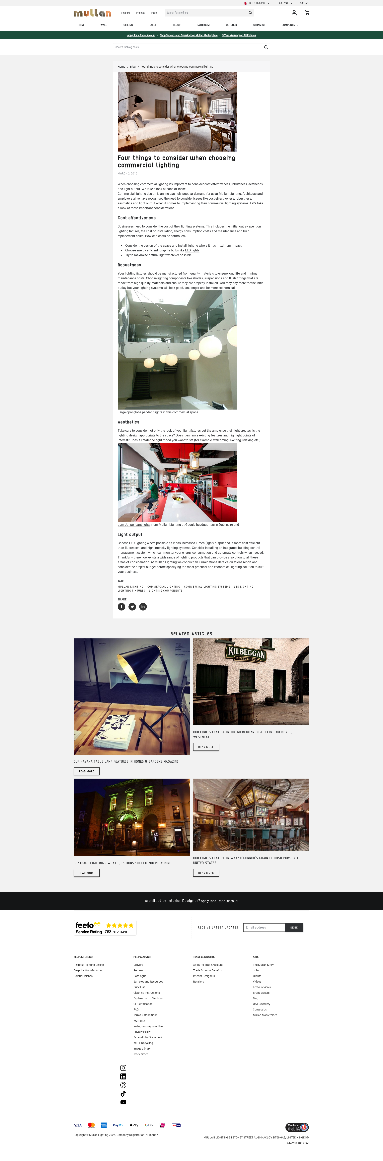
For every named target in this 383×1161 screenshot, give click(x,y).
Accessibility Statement (147, 1037)
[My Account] (295, 13)
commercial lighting (163, 586)
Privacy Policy (142, 1031)
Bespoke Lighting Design (89, 964)
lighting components (166, 590)
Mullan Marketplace (265, 1015)
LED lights (192, 250)
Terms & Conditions (145, 1015)
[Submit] (266, 47)
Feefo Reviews (262, 987)
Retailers (198, 981)
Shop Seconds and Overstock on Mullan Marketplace (189, 35)
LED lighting (244, 586)
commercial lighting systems (207, 586)
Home (121, 66)
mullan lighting (131, 586)
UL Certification (143, 1003)
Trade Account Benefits (207, 970)
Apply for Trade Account (208, 964)
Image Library (142, 1048)
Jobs (256, 970)
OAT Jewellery (261, 1003)
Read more (87, 771)
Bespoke (125, 12)
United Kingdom (256, 3)
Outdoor (231, 25)
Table (152, 25)
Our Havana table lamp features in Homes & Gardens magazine (126, 762)
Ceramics (259, 25)
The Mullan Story (263, 964)
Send (294, 927)
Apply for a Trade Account (141, 35)
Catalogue (139, 976)
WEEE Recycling (143, 1043)
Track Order (140, 1054)
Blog (133, 66)
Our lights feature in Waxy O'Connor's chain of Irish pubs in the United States (247, 860)
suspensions (213, 278)
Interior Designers (204, 976)
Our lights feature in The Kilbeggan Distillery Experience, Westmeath (242, 735)
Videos (257, 981)
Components (290, 25)
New (81, 25)
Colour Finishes (83, 976)
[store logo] (92, 13)
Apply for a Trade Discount (219, 901)
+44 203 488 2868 (298, 1143)
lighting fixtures (131, 590)
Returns (138, 970)
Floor (176, 25)
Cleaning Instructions (146, 992)
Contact (304, 3)
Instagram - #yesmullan (148, 1026)
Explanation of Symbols (148, 998)
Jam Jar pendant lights (134, 525)
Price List (139, 987)
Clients (257, 976)
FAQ (136, 1009)
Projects (140, 12)
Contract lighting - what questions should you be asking (123, 863)
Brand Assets (261, 992)
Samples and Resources (148, 981)
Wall (104, 25)
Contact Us (260, 1009)
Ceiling (128, 25)
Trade (154, 12)
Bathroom (203, 25)
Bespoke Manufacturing (88, 970)
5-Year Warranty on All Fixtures (239, 35)
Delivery (138, 964)
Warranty (139, 1020)
